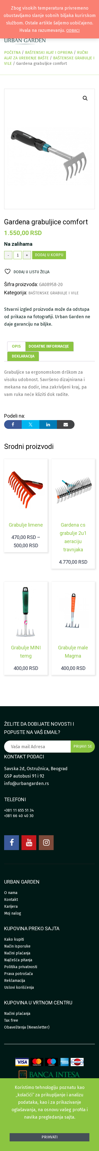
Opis (16, 346)
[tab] (16, 346)
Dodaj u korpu (49, 255)
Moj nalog (12, 913)
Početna (12, 52)
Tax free (11, 1020)
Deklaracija (23, 356)
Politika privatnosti (20, 967)
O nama (10, 892)
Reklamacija (14, 980)
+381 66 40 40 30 (19, 816)
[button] (85, 98)
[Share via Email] (66, 424)
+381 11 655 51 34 (19, 810)
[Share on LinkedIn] (48, 424)
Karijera (11, 906)
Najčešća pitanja (18, 960)
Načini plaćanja (17, 953)
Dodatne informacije (49, 346)
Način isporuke (17, 946)
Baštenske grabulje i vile (53, 293)
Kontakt (11, 899)
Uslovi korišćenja (19, 987)
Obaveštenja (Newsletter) (27, 1027)
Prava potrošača (18, 973)
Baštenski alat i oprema (49, 52)
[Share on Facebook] (13, 424)
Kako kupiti (14, 939)
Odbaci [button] (73, 30)
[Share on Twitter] (30, 424)
